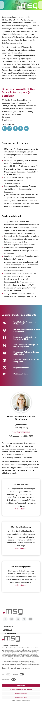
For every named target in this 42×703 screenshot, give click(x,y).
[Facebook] (5, 619)
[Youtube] (30, 619)
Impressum (7, 629)
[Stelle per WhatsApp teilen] (20, 128)
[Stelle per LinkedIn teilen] (4, 128)
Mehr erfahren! (21, 509)
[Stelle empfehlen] (26, 128)
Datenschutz (8, 626)
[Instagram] (11, 619)
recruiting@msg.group (21, 432)
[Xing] (24, 619)
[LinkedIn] (18, 619)
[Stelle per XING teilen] (9, 128)
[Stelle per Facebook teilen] (15, 128)
